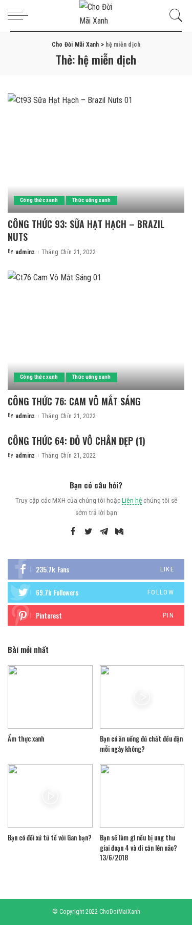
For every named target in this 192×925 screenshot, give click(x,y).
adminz (25, 252)
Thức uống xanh (91, 200)
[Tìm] (173, 15)
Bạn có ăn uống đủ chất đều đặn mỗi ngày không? (141, 743)
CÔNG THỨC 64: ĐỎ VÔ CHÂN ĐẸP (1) (76, 440)
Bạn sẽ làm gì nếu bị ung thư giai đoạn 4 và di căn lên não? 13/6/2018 (138, 847)
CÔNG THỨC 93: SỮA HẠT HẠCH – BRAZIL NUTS (86, 230)
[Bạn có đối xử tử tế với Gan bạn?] (50, 796)
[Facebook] (73, 532)
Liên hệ (132, 500)
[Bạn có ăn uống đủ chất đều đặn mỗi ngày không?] (142, 697)
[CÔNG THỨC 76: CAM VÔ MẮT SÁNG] (96, 330)
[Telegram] (104, 532)
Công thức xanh (39, 200)
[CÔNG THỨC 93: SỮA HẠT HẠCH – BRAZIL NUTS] (96, 153)
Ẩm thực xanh (26, 738)
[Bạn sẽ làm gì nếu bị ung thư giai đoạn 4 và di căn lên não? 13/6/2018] (142, 796)
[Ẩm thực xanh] (50, 697)
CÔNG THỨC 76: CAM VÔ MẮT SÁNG (74, 401)
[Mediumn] (119, 532)
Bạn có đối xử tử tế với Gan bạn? (50, 837)
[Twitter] (88, 532)
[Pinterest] (96, 615)
